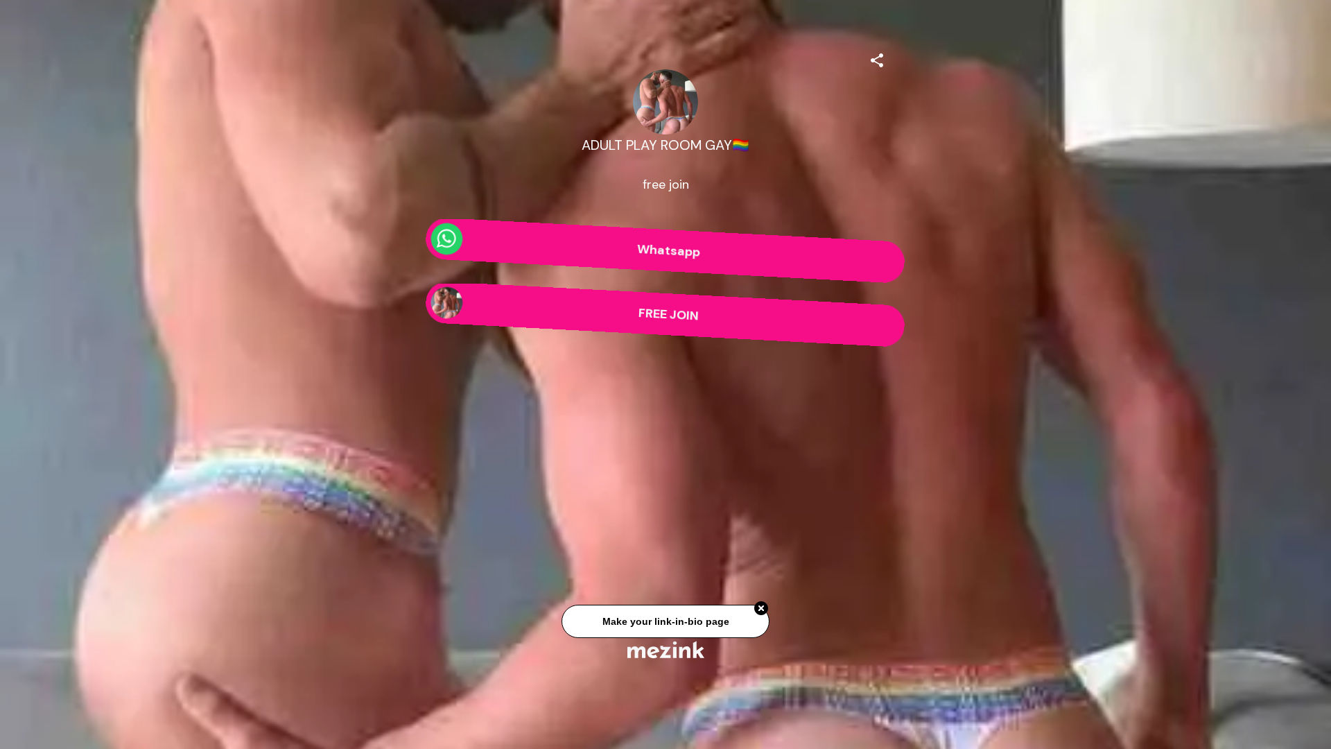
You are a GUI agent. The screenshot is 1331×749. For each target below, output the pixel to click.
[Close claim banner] (761, 612)
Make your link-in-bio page (665, 625)
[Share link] (877, 58)
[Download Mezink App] (665, 649)
